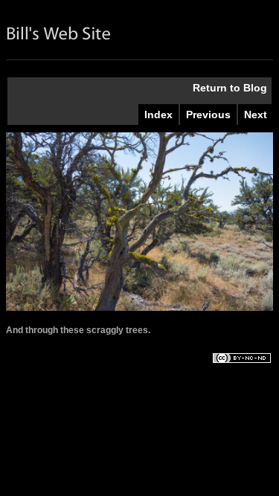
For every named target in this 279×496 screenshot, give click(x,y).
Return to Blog (230, 88)
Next (255, 114)
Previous (208, 114)
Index (158, 114)
